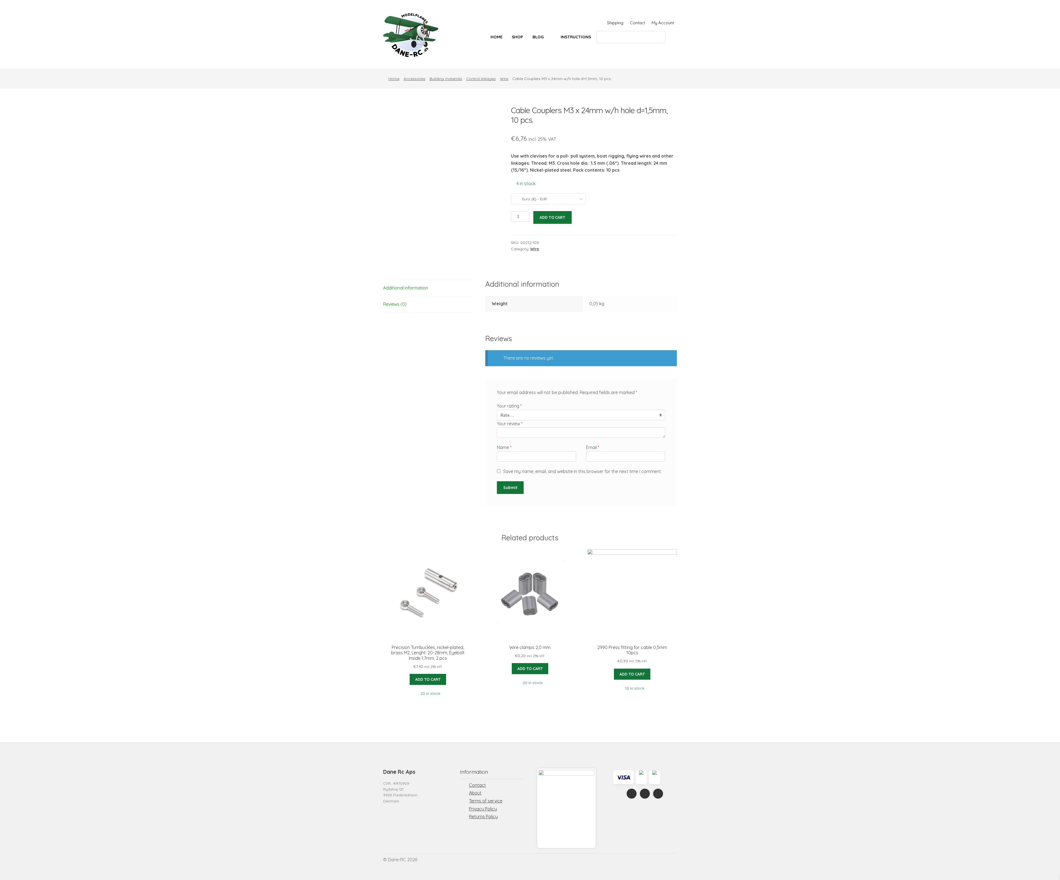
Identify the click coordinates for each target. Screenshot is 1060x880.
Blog (538, 36)
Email (592, 447)
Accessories (414, 78)
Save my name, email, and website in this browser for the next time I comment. (582, 471)
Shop (517, 36)
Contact (637, 22)
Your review (510, 423)
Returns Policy (483, 816)
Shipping (615, 22)
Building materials (446, 78)
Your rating (509, 406)
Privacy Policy (483, 809)
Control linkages (481, 78)
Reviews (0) (395, 304)
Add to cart (552, 217)
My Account (663, 22)
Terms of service (485, 801)
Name (504, 447)
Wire (504, 78)
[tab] (428, 288)
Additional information (405, 288)
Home (496, 36)
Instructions (576, 36)
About (475, 793)
